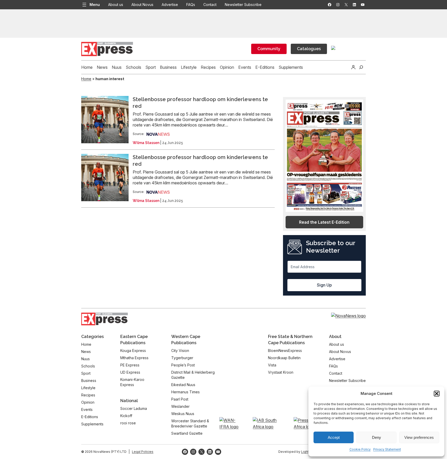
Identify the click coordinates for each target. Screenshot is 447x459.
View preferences (419, 437)
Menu (95, 4)
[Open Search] (361, 67)
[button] (436, 393)
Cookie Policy (360, 449)
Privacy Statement (387, 449)
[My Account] (353, 67)
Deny (376, 437)
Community (268, 48)
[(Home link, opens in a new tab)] (104, 319)
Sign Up (324, 285)
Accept (334, 437)
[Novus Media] (158, 133)
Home (86, 79)
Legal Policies (142, 452)
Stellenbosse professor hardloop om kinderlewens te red (200, 102)
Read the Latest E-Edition (324, 222)
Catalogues (309, 48)
